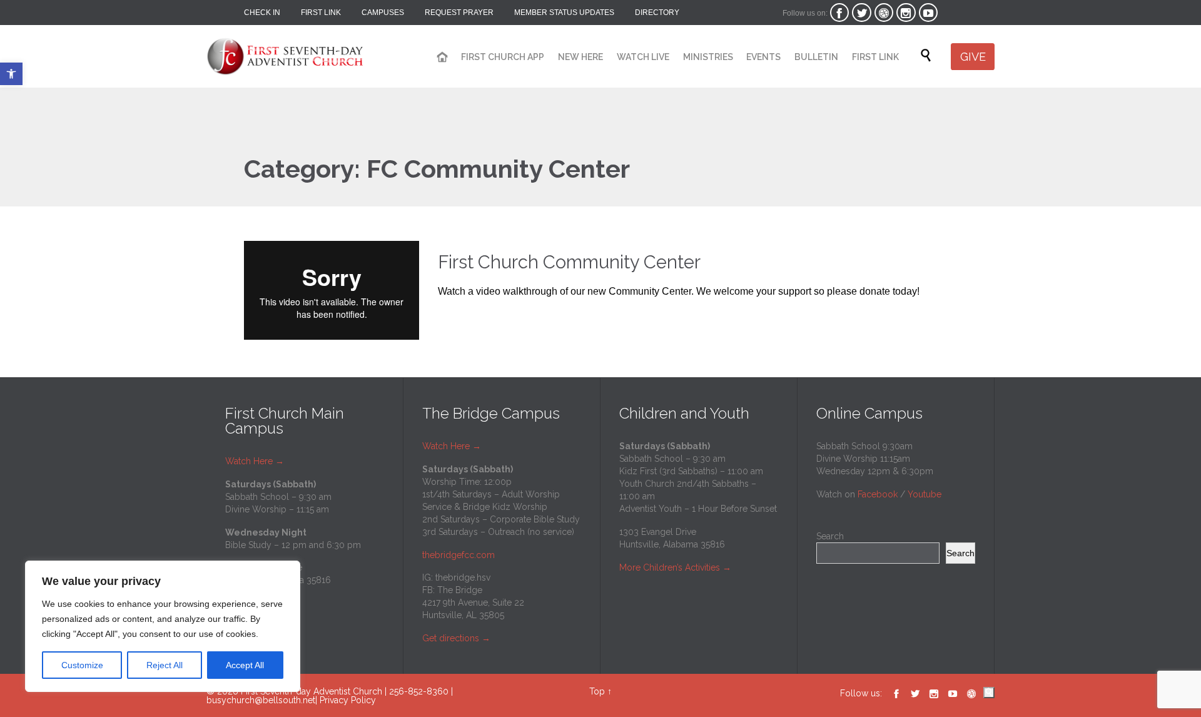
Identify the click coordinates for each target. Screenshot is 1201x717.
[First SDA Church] (284, 50)
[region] (162, 626)
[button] (11, 74)
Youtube (924, 494)
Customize (82, 665)
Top (597, 691)
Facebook (878, 494)
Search (830, 536)
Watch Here (254, 461)
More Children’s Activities (669, 567)
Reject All (164, 665)
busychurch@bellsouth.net (260, 700)
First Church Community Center (569, 262)
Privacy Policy (348, 700)
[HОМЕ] (442, 57)
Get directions (450, 638)
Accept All (245, 665)
